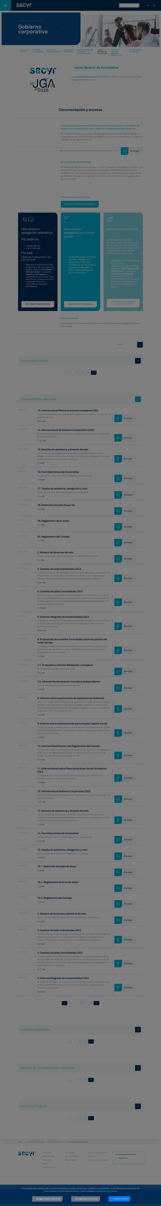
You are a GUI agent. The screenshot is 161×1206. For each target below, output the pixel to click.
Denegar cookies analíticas (48, 1199)
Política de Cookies (109, 1191)
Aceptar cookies (121, 1199)
